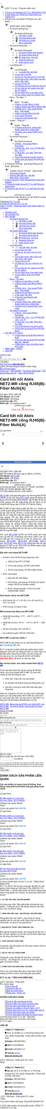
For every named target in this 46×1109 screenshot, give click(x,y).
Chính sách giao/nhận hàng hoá (21, 1006)
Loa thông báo (16, 65)
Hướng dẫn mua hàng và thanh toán (23, 1004)
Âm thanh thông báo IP (29, 55)
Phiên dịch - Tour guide (28, 110)
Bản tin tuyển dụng (15, 991)
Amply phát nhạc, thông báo (27, 130)
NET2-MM (33, 541)
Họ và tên (4, 713)
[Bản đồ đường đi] (13, 1056)
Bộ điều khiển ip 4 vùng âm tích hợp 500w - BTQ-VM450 (12, 817)
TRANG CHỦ (40, 12)
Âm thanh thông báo (18, 46)
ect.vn (17, 1053)
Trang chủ (4, 371)
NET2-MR (15, 476)
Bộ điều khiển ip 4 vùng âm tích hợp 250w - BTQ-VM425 (12, 799)
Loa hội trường (36, 157)
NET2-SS (22, 543)
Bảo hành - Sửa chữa (19, 178)
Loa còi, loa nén (38, 77)
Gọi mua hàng (12, 364)
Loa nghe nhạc (36, 93)
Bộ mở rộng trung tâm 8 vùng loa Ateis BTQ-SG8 (12, 870)
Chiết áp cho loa (38, 86)
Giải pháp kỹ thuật (18, 173)
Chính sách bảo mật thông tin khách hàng (25, 1015)
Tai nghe (28, 116)
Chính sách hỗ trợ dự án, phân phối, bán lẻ (25, 1010)
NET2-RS (8, 543)
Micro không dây (38, 107)
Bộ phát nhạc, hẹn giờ (28, 57)
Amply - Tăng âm (17, 121)
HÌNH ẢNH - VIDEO (13, 349)
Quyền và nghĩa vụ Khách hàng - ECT (23, 1008)
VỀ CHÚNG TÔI (12, 214)
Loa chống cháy (38, 95)
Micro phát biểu (25, 43)
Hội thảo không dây (27, 38)
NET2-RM (22, 541)
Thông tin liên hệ (14, 989)
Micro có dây (33, 104)
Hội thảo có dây (25, 36)
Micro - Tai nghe (17, 97)
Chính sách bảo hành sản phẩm (21, 1012)
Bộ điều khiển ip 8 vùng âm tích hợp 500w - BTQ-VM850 (12, 834)
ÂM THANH (10, 217)
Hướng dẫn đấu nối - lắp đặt (22, 175)
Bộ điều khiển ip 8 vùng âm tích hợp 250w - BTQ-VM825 (12, 852)
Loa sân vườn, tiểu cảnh (28, 258)
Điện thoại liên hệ (7, 718)
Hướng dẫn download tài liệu (19, 1001)
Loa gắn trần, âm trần (28, 72)
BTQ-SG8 (24, 498)
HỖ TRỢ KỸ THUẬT (14, 333)
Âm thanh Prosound (18, 137)
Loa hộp (27, 74)
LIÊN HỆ (9, 351)
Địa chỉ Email (6, 722)
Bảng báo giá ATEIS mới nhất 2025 (25, 704)
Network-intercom (26, 60)
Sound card (32, 118)
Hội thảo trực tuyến (27, 41)
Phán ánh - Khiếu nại (16, 993)
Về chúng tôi (12, 986)
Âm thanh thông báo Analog (31, 53)
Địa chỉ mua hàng (7, 369)
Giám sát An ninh (26, 62)
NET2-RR (13, 535)
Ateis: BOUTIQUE (26, 373)
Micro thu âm (33, 113)
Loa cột (26, 83)
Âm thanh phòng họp (19, 29)
